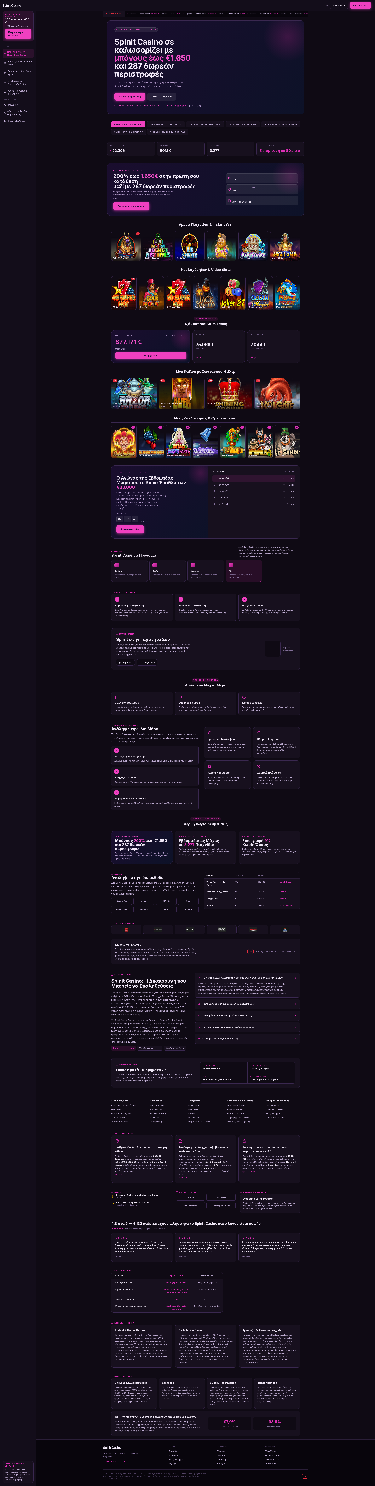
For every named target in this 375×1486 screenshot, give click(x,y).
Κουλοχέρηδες (195, 1105)
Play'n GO (154, 1117)
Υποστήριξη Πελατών (276, 1117)
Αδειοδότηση (271, 1451)
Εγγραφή (221, 1455)
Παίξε (198, 358)
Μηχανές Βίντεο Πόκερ (199, 1121)
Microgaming (156, 1121)
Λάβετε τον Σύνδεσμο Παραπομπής (18, 113)
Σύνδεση (221, 1451)
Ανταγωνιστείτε (130, 529)
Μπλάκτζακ (193, 1117)
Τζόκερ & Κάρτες (119, 1117)
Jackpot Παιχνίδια (119, 1121)
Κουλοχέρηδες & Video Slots (20, 63)
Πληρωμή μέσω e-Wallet (238, 1117)
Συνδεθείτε (339, 5)
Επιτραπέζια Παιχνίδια (121, 1113)
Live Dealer (193, 1109)
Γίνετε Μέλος (360, 5)
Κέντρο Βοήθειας (17, 121)
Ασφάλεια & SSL (272, 1459)
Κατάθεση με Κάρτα (236, 1113)
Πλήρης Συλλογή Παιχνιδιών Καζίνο (17, 53)
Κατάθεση (221, 1459)
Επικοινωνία (270, 1464)
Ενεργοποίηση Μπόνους (15, 34)
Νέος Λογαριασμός (130, 96)
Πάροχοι (173, 1464)
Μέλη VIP (13, 105)
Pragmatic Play (156, 1109)
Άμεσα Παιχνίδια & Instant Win (17, 92)
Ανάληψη (221, 1464)
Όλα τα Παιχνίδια (162, 96)
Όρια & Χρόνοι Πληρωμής (239, 1121)
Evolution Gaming (158, 1113)
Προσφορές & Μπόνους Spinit (20, 73)
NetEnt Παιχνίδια (157, 1105)
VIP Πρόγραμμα (273, 1113)
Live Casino (116, 1109)
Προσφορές (174, 1455)
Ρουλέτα (192, 1113)
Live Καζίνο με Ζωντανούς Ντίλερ (17, 82)
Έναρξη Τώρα (151, 355)
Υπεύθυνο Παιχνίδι (274, 1109)
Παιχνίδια (173, 1451)
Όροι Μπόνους (272, 1105)
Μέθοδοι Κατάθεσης (236, 1105)
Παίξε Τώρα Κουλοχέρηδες (124, 1105)
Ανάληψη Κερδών (235, 1109)
